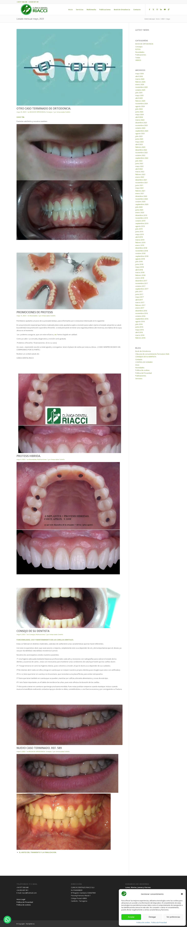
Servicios (138, 378)
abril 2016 (139, 332)
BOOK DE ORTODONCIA (38, 112)
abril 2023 (139, 144)
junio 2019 (139, 231)
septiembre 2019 (141, 223)
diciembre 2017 (141, 281)
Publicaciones (41, 459)
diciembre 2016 (141, 311)
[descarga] (70, 67)
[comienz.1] (70, 725)
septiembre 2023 (141, 131)
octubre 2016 (140, 316)
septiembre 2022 (141, 158)
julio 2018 (138, 261)
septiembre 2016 (141, 319)
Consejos (49, 112)
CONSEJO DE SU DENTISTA (33, 631)
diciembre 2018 (141, 248)
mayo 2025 (139, 95)
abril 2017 (139, 300)
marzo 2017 (139, 302)
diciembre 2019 (141, 215)
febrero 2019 (140, 242)
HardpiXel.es (30, 924)
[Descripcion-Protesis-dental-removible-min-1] (70, 281)
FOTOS (138, 49)
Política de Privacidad (159, 922)
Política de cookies (143, 922)
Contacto (138, 359)
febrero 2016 (140, 338)
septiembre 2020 (141, 204)
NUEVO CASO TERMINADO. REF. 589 (39, 748)
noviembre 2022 (141, 152)
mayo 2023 (139, 142)
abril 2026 (139, 76)
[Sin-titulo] (70, 413)
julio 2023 (138, 136)
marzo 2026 (139, 79)
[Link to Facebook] (149, 9)
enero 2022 (139, 177)
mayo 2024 (139, 114)
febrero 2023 (140, 147)
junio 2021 (139, 185)
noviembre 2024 (141, 103)
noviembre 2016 (141, 313)
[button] (182, 894)
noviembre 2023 (141, 125)
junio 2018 (139, 264)
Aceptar (131, 917)
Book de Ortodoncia (143, 351)
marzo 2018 (139, 272)
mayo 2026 (139, 73)
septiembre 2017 (141, 289)
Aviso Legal (21, 899)
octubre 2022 (140, 155)
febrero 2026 (140, 82)
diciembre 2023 (141, 122)
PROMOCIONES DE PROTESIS (35, 312)
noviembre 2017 (141, 283)
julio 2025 (138, 92)
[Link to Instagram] (157, 9)
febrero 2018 (140, 275)
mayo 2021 (139, 188)
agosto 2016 (140, 321)
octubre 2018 (140, 253)
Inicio (137, 365)
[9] (70, 608)
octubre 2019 (140, 221)
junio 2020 (139, 210)
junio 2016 (139, 327)
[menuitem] (70, 9)
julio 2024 (138, 109)
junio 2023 (139, 139)
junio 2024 (139, 112)
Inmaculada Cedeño (63, 112)
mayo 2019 (139, 234)
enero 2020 (139, 212)
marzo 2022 (139, 171)
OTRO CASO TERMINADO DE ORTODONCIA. (44, 108)
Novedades (33, 316)
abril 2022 (139, 169)
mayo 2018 (139, 267)
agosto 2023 (140, 133)
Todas (137, 57)
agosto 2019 (140, 226)
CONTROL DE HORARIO (144, 362)
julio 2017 (138, 291)
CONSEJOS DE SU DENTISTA (145, 356)
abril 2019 (139, 237)
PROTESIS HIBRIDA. (29, 456)
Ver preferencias (173, 917)
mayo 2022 (139, 166)
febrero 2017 (140, 305)
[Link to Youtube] (165, 9)
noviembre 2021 (141, 182)
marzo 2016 (139, 335)
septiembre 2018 (141, 256)
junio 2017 (139, 294)
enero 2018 (139, 278)
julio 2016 (138, 324)
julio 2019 (138, 229)
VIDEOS (138, 60)
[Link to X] (153, 9)
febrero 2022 (140, 174)
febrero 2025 (140, 101)
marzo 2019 (139, 240)
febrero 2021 (140, 191)
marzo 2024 (139, 120)
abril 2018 (139, 270)
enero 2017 (139, 308)
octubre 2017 (140, 286)
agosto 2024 (140, 106)
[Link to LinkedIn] (161, 9)
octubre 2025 (140, 90)
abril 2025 (139, 98)
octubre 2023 (140, 128)
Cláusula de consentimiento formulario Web (152, 354)
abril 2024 (139, 117)
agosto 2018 (140, 259)
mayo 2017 (139, 297)
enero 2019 (139, 245)
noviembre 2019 (141, 218)
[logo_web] (34, 9)
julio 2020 (138, 207)
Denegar (152, 917)
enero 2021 (139, 193)
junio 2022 (139, 163)
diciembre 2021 (141, 180)
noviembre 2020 (141, 199)
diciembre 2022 (141, 150)
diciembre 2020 (141, 196)
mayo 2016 (139, 330)
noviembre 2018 (141, 251)
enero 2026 (139, 84)
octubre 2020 (140, 201)
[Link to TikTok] (168, 9)
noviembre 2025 (141, 87)
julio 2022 (138, 161)
